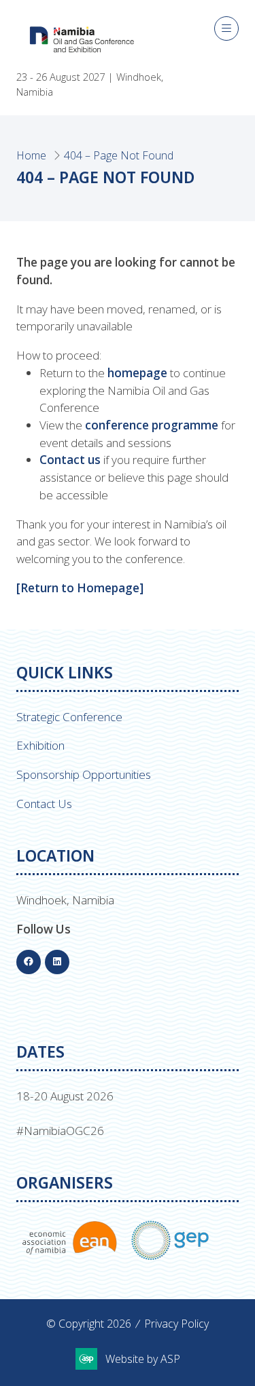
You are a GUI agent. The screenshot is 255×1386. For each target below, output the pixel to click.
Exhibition (40, 745)
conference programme (151, 425)
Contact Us (44, 803)
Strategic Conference (69, 717)
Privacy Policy (176, 1323)
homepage (137, 373)
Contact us (70, 459)
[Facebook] (28, 962)
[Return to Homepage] (79, 588)
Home (31, 155)
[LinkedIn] (57, 962)
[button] (226, 28)
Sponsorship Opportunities (83, 774)
